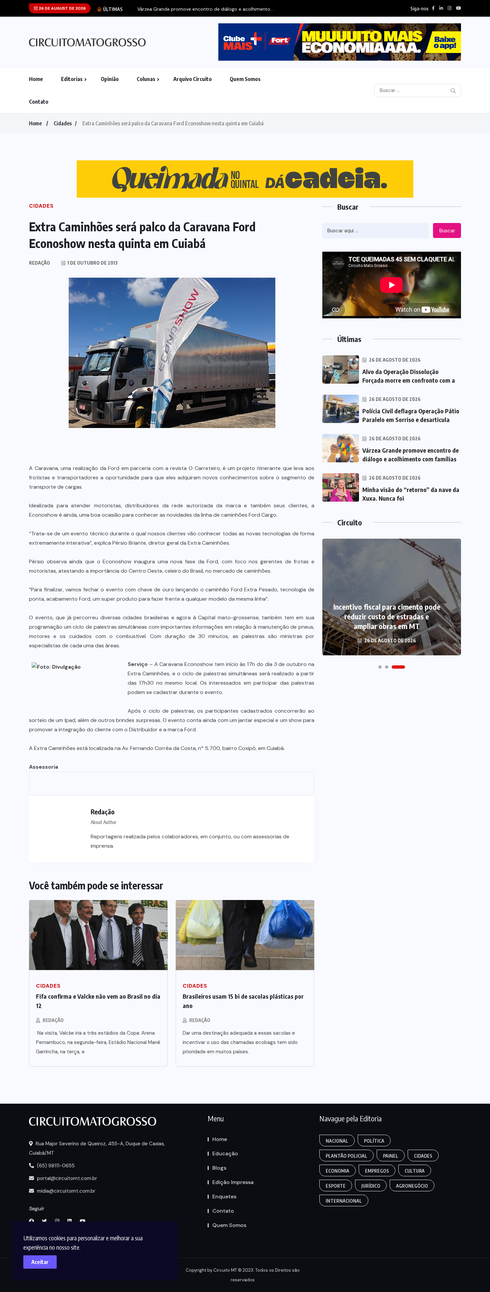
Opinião (110, 79)
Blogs (219, 1167)
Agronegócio (412, 1186)
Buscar (447, 230)
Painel (390, 1156)
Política (374, 1141)
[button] (380, 667)
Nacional (337, 1141)
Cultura (415, 1171)
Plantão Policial (346, 1156)
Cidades (63, 123)
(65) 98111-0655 (55, 1165)
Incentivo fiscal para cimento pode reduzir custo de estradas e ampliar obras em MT (386, 616)
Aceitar (40, 1262)
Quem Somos (245, 79)
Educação (225, 1153)
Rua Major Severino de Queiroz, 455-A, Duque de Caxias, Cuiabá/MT (97, 1148)
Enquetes (224, 1196)
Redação (53, 1020)
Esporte (336, 1186)
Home (36, 79)
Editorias (72, 79)
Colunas (146, 79)
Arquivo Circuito (192, 79)
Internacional (344, 1201)
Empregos (377, 1171)
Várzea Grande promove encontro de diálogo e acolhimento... (205, 9)
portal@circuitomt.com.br (66, 1178)
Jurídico (370, 1186)
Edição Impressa (233, 1182)
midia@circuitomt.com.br (65, 1191)
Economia (337, 1171)
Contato (38, 101)
